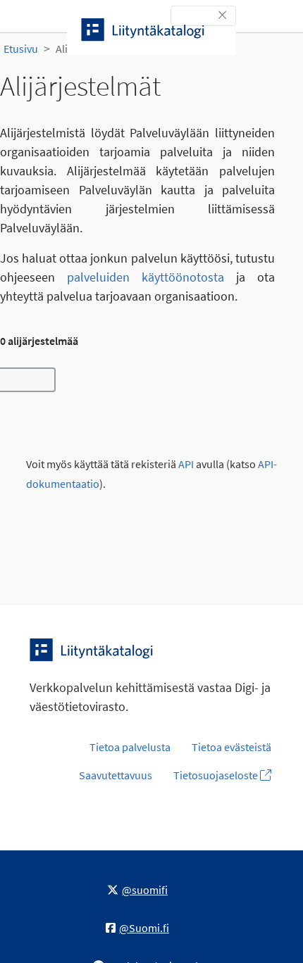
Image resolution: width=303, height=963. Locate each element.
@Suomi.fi (144, 928)
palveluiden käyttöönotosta (145, 277)
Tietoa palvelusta (130, 747)
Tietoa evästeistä (231, 747)
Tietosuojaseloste (216, 775)
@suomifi (145, 890)
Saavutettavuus (115, 775)
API (186, 464)
